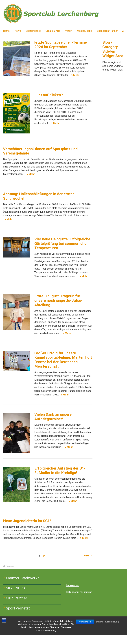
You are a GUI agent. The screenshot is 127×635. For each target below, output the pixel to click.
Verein (68, 30)
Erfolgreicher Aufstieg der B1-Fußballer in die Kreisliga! (59, 470)
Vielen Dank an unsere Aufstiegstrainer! (53, 416)
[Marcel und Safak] (16, 433)
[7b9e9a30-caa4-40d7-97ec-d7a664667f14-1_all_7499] (16, 312)
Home (6, 30)
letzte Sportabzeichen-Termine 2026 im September (60, 44)
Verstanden (85, 622)
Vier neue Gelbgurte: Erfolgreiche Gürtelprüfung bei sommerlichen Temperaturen (62, 243)
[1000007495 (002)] (16, 247)
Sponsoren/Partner (107, 30)
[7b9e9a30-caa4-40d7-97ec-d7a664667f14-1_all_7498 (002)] (16, 361)
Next (87, 555)
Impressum (72, 585)
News (18, 30)
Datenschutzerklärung (107, 622)
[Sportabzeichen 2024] (16, 58)
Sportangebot (33, 30)
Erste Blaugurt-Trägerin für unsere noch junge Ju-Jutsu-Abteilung (58, 300)
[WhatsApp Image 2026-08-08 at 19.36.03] (16, 113)
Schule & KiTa (53, 30)
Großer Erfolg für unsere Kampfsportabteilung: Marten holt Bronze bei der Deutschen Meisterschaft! (63, 360)
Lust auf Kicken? (48, 95)
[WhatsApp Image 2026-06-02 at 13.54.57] (16, 484)
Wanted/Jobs (84, 30)
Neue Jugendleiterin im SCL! (27, 521)
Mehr (76, 75)
